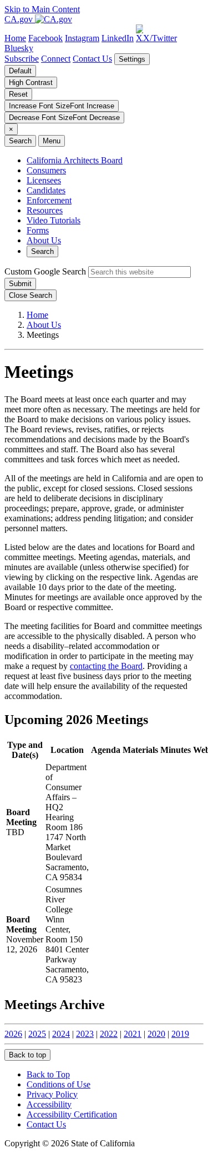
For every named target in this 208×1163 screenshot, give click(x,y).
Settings (132, 59)
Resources (45, 210)
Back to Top (48, 1074)
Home (37, 315)
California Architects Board (75, 160)
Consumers (46, 170)
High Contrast (31, 82)
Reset (18, 94)
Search (42, 251)
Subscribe (21, 58)
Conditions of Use (58, 1084)
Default (20, 71)
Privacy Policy (52, 1094)
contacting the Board (106, 666)
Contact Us (92, 58)
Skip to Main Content (42, 9)
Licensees (44, 180)
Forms (38, 230)
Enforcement (49, 200)
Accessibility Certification (72, 1114)
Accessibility (49, 1104)
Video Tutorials (53, 220)
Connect (55, 58)
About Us (44, 240)
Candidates (46, 190)
